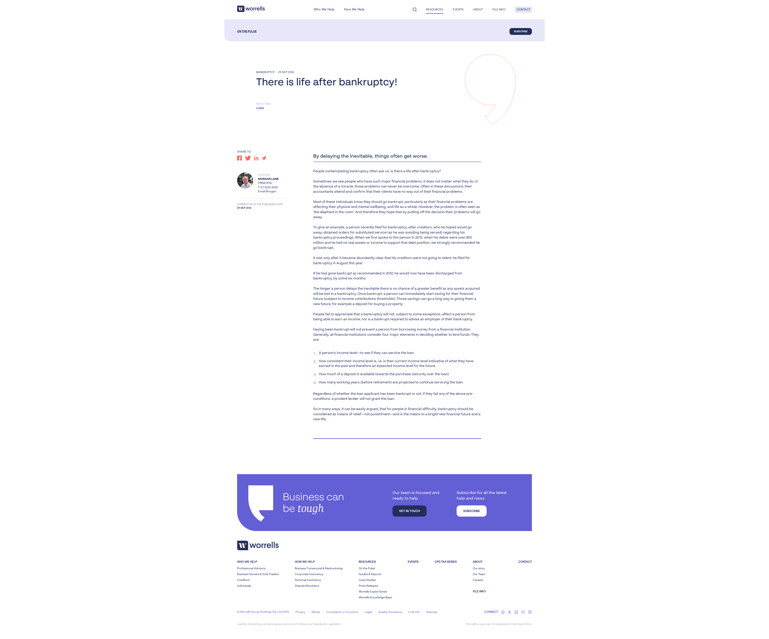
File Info (498, 9)
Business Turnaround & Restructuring (319, 568)
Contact (523, 9)
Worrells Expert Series (373, 591)
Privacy (300, 612)
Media (316, 612)
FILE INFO (479, 591)
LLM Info (414, 612)
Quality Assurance (390, 612)
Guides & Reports (370, 574)
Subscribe (521, 31)
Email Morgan (267, 191)
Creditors (243, 580)
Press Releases (368, 586)
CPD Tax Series (446, 561)
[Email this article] (264, 158)
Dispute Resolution (307, 586)
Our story (479, 568)
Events (413, 561)
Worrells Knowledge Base (375, 597)
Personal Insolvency (308, 580)
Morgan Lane (268, 179)
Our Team (479, 574)
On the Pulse (247, 31)
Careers (478, 580)
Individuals (244, 586)
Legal (368, 612)
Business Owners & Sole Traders (258, 574)
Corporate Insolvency (309, 574)
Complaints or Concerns (342, 612)
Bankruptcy (265, 72)
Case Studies (367, 580)
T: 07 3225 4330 (268, 187)
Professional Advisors (251, 568)
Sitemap (431, 612)
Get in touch (409, 511)
